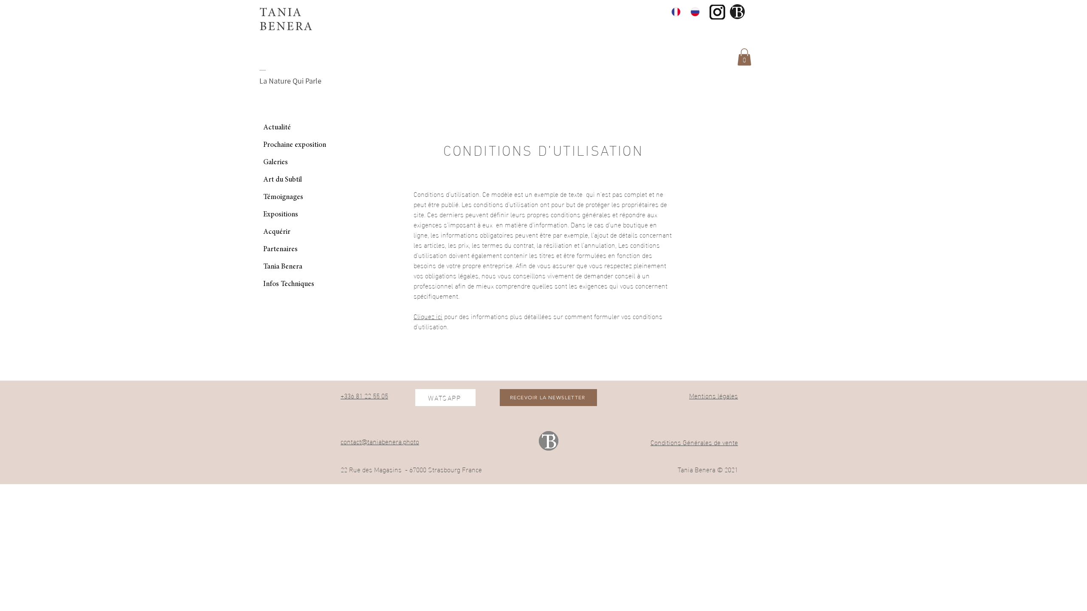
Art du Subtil (282, 180)
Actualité (277, 128)
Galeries (275, 162)
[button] (744, 57)
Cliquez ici (428, 316)
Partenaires (280, 249)
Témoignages (283, 197)
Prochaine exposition (294, 145)
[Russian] (693, 11)
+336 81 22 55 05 (364, 395)
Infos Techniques (288, 284)
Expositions (280, 215)
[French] (674, 11)
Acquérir (276, 232)
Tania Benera (282, 267)
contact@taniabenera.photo (380, 441)
